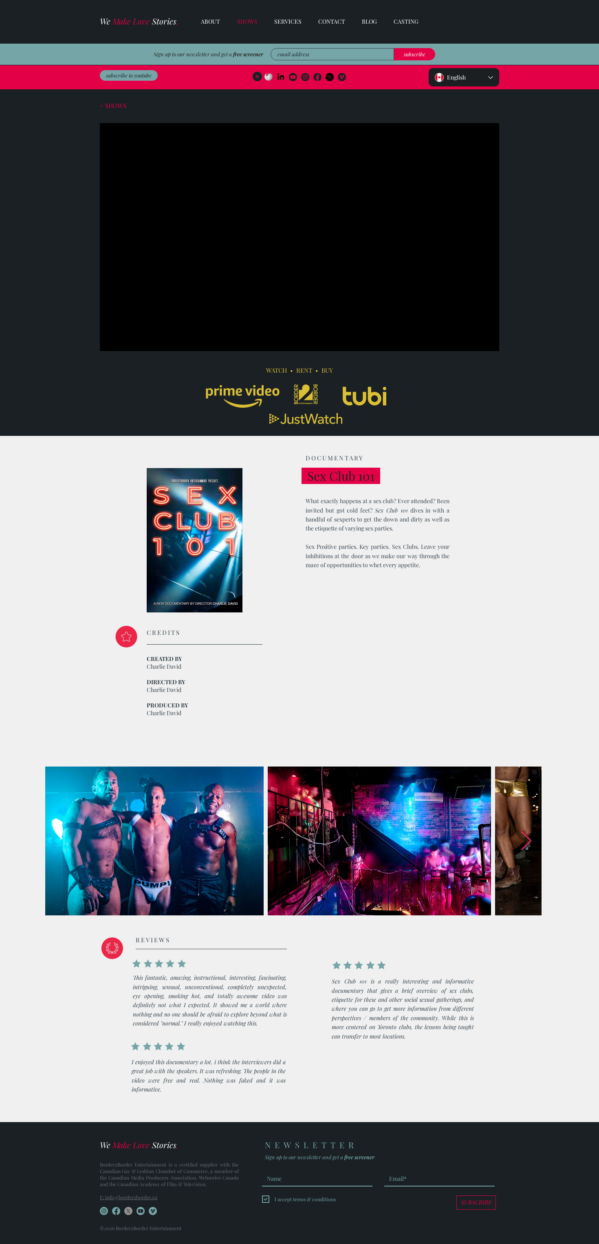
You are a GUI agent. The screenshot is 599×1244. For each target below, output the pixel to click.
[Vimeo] (342, 77)
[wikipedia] (268, 77)
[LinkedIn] (281, 77)
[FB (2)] (317, 77)
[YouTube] (293, 77)
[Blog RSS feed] (257, 77)
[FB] (116, 1211)
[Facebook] (330, 77)
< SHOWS (113, 106)
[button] (284, 21)
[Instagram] (305, 77)
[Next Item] (526, 841)
